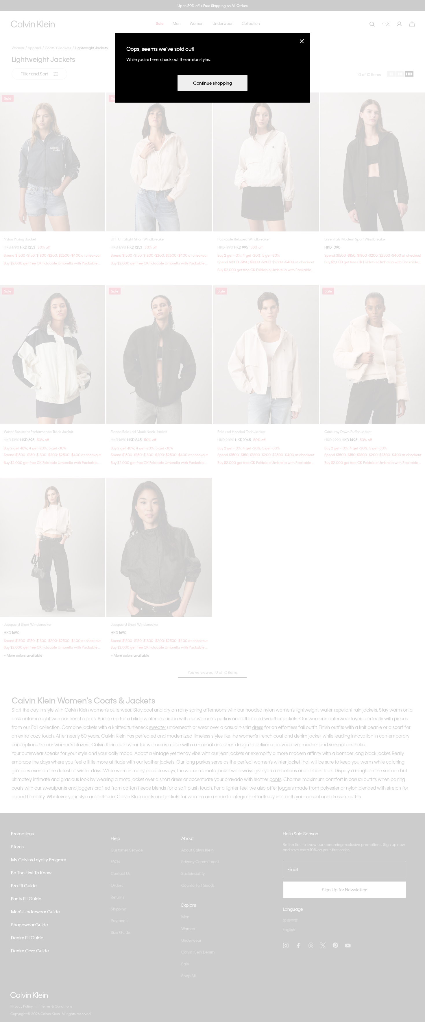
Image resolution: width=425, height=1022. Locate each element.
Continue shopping (212, 83)
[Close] (301, 41)
